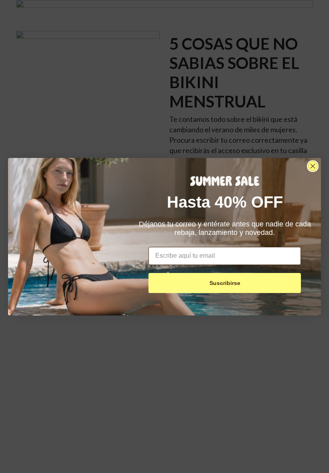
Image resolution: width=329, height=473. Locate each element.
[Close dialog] (313, 166)
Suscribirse (224, 283)
